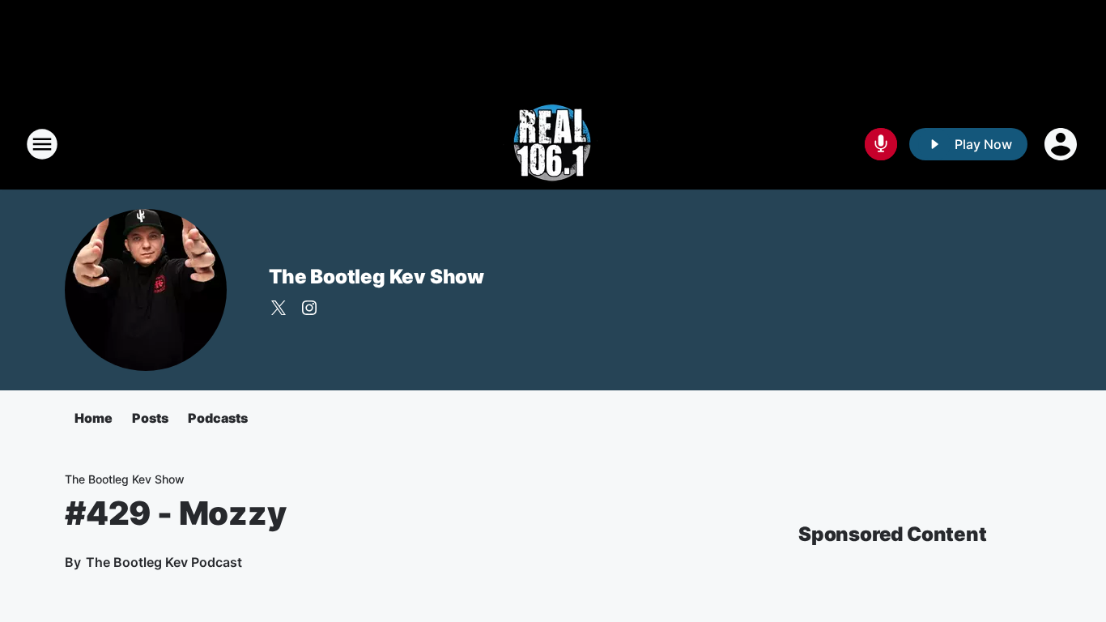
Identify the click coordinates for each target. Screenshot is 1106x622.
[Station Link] (553, 144)
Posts (150, 418)
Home (93, 418)
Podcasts (218, 418)
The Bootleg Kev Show (376, 276)
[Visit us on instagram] (309, 307)
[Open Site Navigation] (42, 144)
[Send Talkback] (881, 144)
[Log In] (1062, 144)
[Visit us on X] (278, 307)
